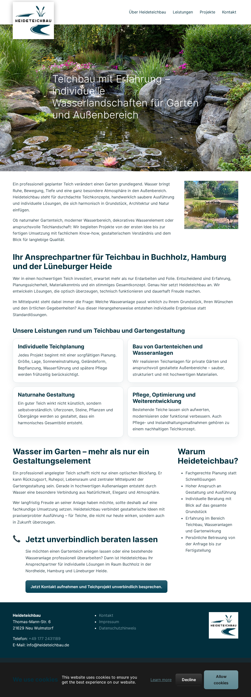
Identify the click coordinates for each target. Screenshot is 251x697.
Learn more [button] (161, 679)
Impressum (109, 621)
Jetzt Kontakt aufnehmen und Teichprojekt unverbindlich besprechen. (96, 586)
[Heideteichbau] (33, 12)
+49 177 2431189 (45, 638)
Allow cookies (221, 679)
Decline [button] (189, 679)
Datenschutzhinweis (117, 628)
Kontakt (106, 615)
